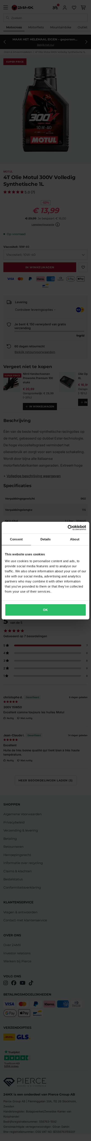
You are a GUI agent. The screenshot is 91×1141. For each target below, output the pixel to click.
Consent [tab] (16, 539)
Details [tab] (45, 539)
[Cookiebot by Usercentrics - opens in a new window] (67, 527)
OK (45, 610)
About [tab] (74, 539)
